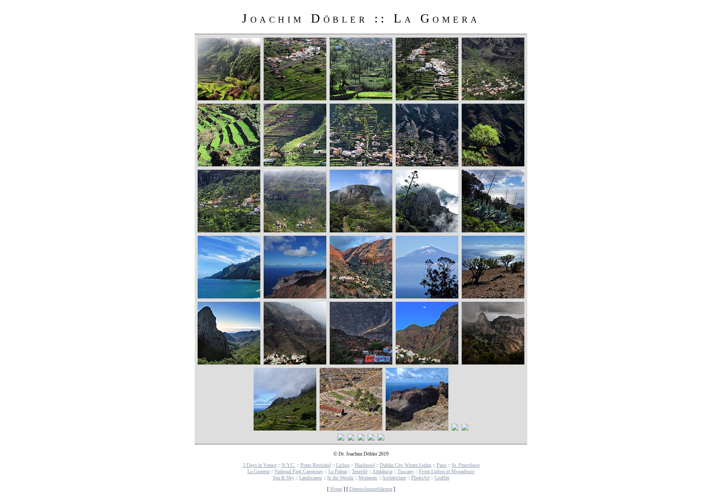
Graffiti (442, 478)
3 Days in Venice (260, 465)
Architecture (394, 478)
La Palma (337, 471)
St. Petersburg (466, 465)
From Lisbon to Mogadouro (447, 471)
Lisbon (343, 465)
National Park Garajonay (299, 471)
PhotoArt (420, 478)
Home (336, 489)
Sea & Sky (283, 478)
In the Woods (340, 478)
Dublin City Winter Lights (406, 465)
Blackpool (365, 465)
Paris (442, 465)
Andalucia (382, 471)
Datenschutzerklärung (370, 489)
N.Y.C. (288, 465)
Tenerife (360, 471)
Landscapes (310, 478)
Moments (367, 478)
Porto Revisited (315, 465)
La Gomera (258, 471)
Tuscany (405, 471)
